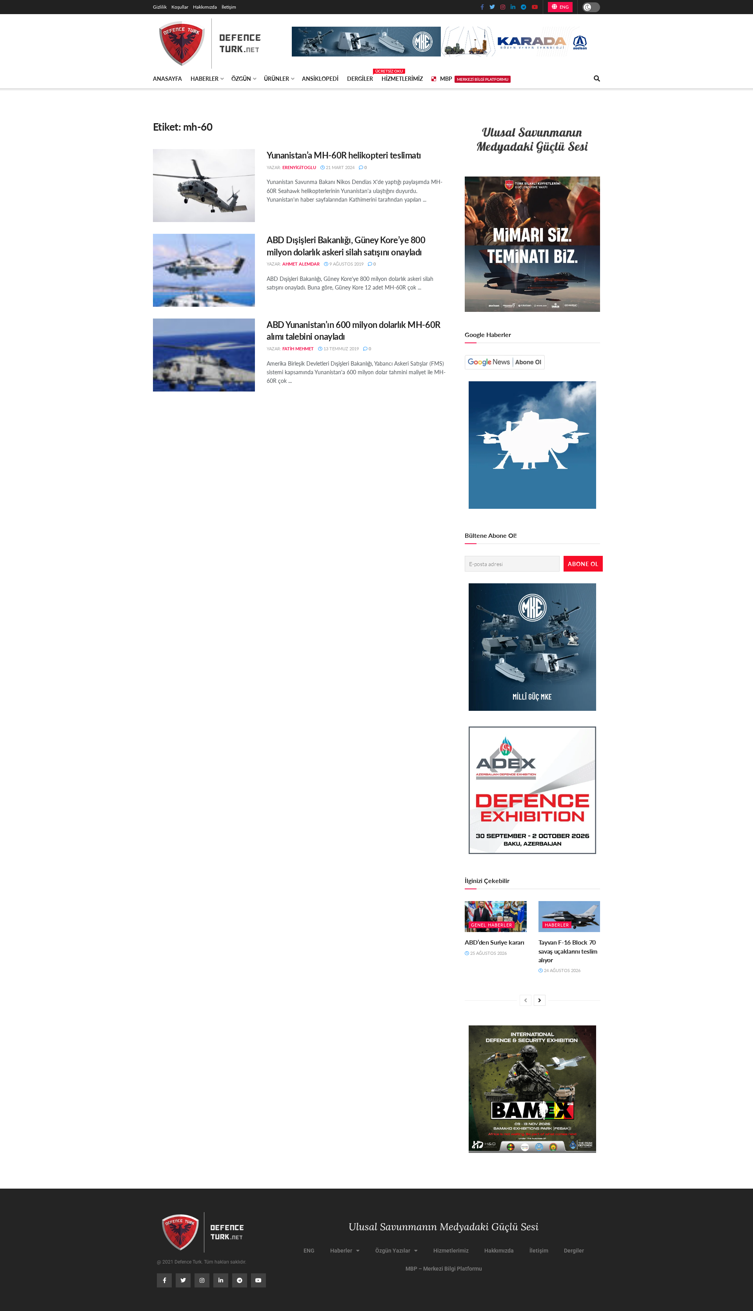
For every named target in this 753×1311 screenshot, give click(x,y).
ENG (563, 7)
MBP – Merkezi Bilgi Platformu (444, 1268)
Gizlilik (160, 7)
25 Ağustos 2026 (488, 953)
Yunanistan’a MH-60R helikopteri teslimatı (344, 155)
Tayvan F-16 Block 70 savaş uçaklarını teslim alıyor (568, 951)
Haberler (204, 78)
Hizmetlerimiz (402, 78)
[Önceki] (525, 1000)
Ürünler (276, 78)
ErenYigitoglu (299, 167)
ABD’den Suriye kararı (494, 942)
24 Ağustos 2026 (561, 970)
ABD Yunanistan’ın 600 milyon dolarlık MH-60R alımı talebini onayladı (353, 330)
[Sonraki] (540, 1000)
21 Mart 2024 (340, 167)
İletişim (229, 7)
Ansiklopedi (320, 78)
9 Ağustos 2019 (346, 264)
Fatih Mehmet (298, 348)
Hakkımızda (205, 7)
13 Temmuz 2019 (340, 348)
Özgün (241, 78)
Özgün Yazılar (392, 1250)
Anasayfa (167, 78)
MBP (474, 78)
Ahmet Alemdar (301, 264)
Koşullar (179, 7)
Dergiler (360, 77)
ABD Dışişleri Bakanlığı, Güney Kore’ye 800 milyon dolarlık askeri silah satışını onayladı (346, 245)
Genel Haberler (491, 925)
